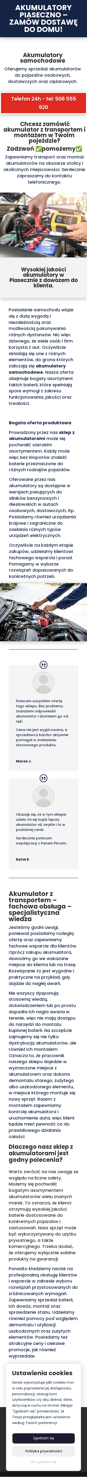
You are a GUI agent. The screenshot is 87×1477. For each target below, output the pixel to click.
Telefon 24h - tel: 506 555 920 (43, 103)
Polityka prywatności (43, 1451)
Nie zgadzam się (43, 1462)
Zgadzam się (43, 1438)
